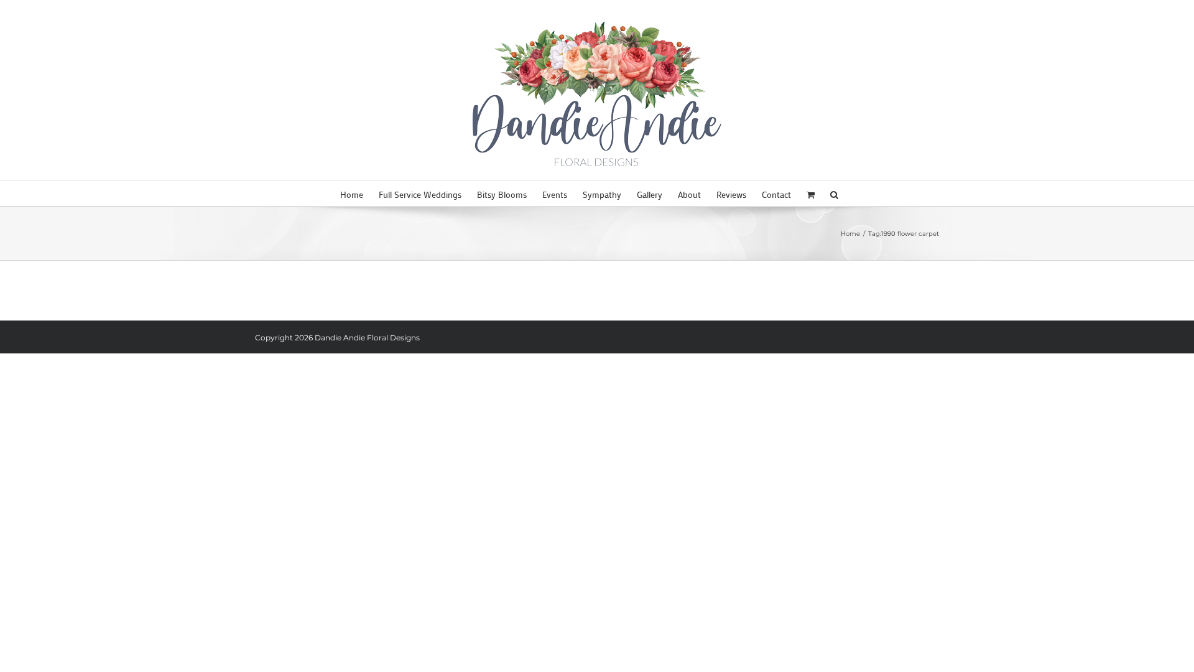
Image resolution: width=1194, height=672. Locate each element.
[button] (834, 193)
